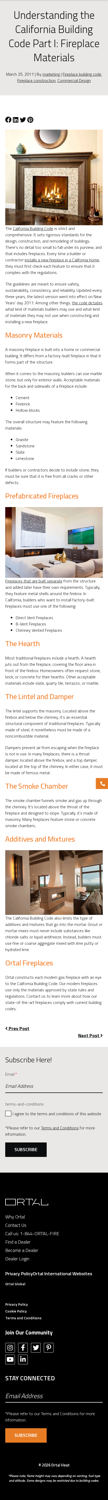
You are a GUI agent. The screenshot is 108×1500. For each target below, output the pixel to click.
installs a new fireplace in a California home (62, 260)
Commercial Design (74, 80)
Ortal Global (15, 1284)
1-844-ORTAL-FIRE (39, 1233)
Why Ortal (15, 1216)
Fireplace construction (36, 80)
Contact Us (15, 1225)
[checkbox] (54, 1113)
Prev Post (18, 1028)
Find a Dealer (18, 1241)
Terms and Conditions (60, 1128)
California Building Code (33, 228)
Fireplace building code (82, 74)
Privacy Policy (19, 1273)
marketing (51, 74)
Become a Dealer (21, 1250)
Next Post (89, 1035)
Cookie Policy (16, 1311)
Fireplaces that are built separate (33, 581)
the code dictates (87, 303)
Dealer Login (17, 1258)
